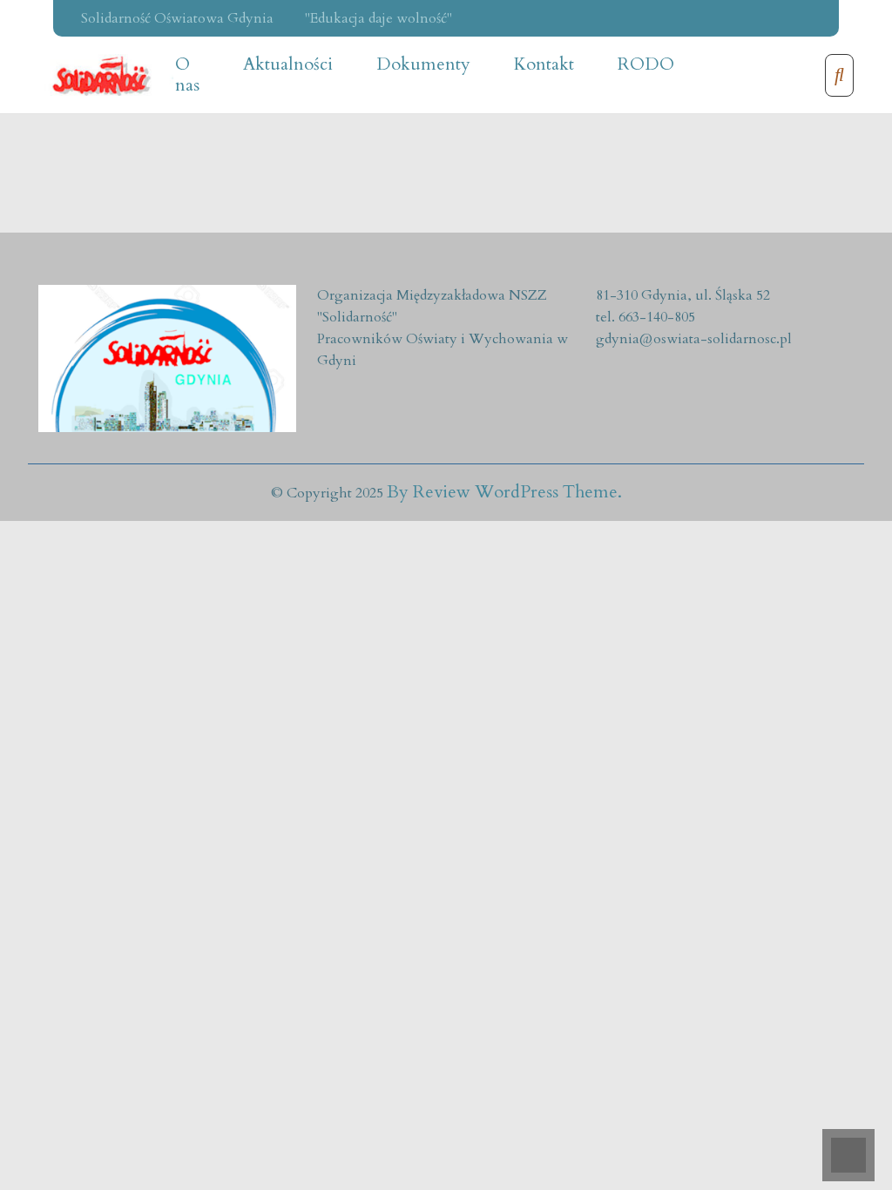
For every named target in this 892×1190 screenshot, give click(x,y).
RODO (646, 64)
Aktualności (288, 64)
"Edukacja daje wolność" (378, 18)
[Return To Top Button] (848, 1155)
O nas (187, 75)
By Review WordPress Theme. (504, 492)
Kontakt (544, 64)
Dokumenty (423, 64)
